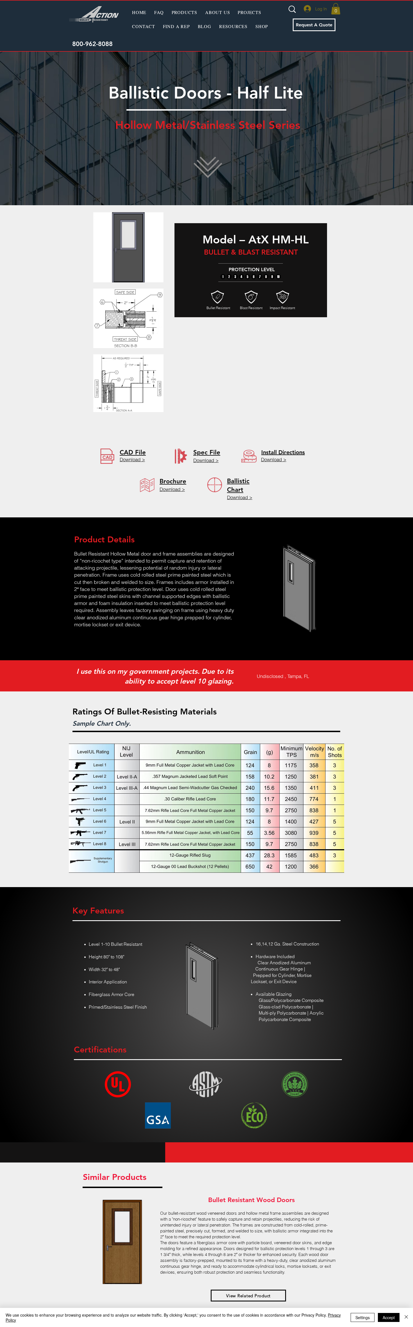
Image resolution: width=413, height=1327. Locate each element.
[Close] (406, 1317)
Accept (389, 1317)
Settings (362, 1317)
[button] (184, 12)
